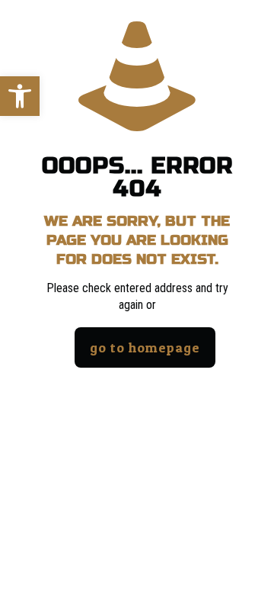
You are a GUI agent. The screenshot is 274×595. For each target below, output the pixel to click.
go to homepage (145, 347)
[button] (20, 96)
